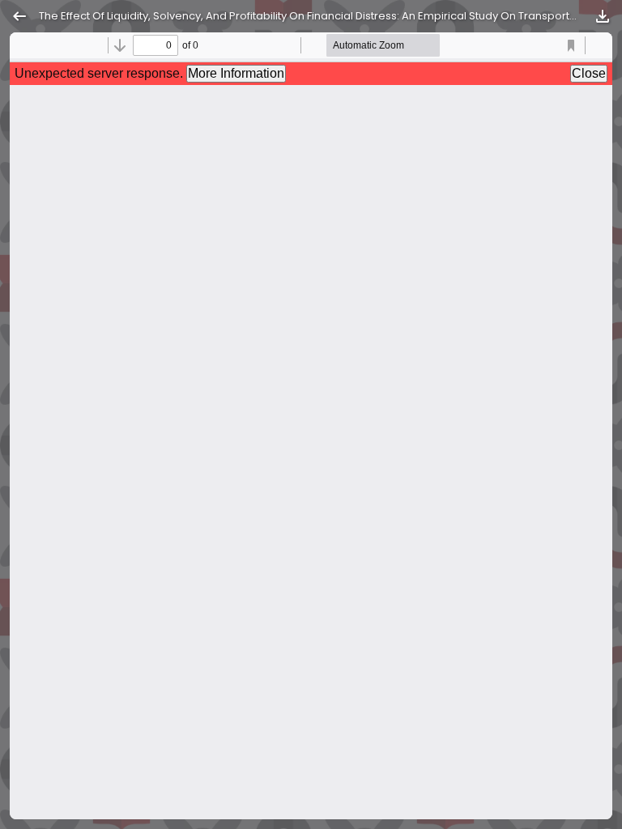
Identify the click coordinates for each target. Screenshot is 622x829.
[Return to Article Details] (19, 16)
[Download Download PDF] (602, 16)
